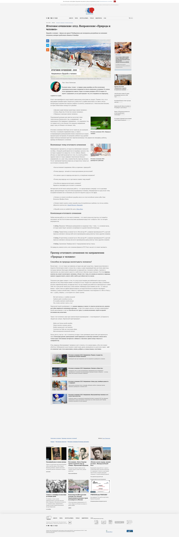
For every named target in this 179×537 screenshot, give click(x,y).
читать (76, 18)
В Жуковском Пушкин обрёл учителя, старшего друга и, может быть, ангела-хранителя (77, 469)
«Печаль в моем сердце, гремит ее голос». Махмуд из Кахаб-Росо (100, 463)
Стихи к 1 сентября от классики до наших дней (56, 495)
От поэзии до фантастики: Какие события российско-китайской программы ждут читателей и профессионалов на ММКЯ (123, 59)
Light (47, 479)
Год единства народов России (96, 446)
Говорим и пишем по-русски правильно (98, 479)
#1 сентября (48, 509)
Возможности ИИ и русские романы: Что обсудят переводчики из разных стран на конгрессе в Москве (78, 497)
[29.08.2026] (78, 480)
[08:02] (56, 480)
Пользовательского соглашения (106, 1)
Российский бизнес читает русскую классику (122, 101)
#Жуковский (70, 473)
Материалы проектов (61, 441)
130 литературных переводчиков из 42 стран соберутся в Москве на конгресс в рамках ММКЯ (77, 504)
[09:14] (100, 448)
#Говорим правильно (94, 501)
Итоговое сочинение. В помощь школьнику (64, 22)
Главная (52, 441)
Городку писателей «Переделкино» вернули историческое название (121, 88)
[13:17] (56, 448)
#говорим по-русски (103, 501)
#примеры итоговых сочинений (69, 438)
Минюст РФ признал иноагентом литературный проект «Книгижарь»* (122, 113)
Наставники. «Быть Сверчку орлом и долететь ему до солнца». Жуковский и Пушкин (78, 463)
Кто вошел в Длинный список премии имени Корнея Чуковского (123, 119)
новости (71, 18)
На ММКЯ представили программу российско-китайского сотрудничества (123, 66)
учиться (92, 18)
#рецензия (48, 471)
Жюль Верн (79, 209)
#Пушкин (75, 473)
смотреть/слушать (84, 18)
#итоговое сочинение (56, 438)
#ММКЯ (69, 507)
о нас (105, 18)
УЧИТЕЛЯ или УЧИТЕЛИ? (98, 495)
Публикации (70, 446)
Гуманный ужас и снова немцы (56, 462)
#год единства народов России (96, 476)
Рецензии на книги (50, 446)
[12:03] (78, 448)
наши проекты (98, 18)
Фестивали (70, 479)
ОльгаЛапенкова (106, 438)
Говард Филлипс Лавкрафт (75, 205)
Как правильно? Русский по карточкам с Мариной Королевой (99, 498)
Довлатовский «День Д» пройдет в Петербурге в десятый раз (122, 106)
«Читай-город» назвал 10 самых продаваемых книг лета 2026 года (121, 95)
